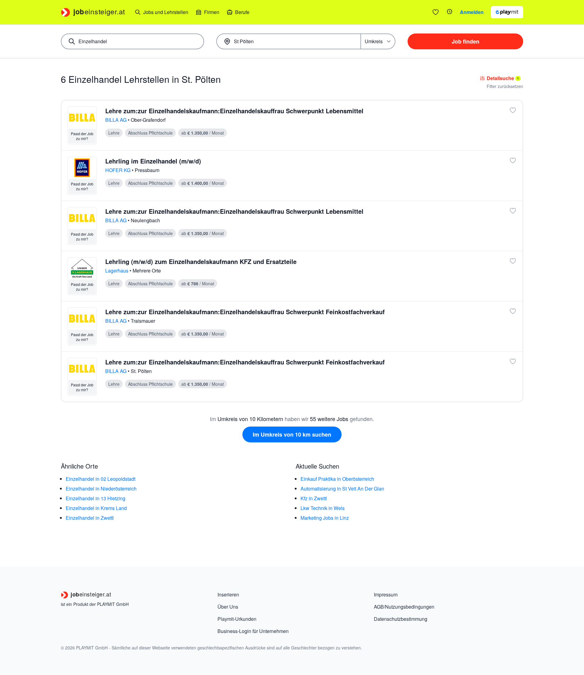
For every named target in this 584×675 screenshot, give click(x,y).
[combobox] (132, 41)
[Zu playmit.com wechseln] (507, 12)
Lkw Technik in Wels (323, 508)
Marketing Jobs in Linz (325, 517)
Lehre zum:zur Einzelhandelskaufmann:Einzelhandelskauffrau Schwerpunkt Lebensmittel (234, 110)
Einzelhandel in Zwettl (90, 517)
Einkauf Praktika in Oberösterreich (337, 478)
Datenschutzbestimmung (400, 618)
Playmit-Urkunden (236, 618)
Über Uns (227, 606)
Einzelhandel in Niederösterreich (101, 488)
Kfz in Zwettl (314, 498)
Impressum (386, 594)
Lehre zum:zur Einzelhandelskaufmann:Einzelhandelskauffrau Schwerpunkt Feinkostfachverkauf (245, 311)
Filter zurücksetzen (505, 86)
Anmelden (472, 12)
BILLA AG (116, 119)
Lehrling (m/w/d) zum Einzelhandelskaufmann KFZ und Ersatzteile (201, 261)
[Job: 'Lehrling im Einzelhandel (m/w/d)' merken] (513, 160)
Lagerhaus (117, 270)
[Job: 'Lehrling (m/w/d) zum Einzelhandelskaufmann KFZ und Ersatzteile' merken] (513, 261)
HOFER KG (118, 170)
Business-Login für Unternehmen (253, 631)
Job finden (465, 41)
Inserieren (228, 594)
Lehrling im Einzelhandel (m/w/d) (153, 160)
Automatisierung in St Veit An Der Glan (342, 488)
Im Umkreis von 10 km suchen (292, 434)
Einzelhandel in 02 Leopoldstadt (100, 478)
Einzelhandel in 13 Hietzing (95, 498)
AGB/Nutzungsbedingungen (404, 606)
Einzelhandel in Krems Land (96, 508)
